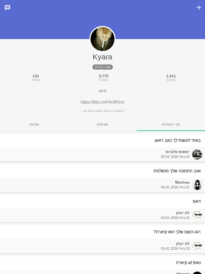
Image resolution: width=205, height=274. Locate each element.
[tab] (171, 124)
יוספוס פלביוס (178, 152)
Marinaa (182, 182)
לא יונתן (183, 213)
